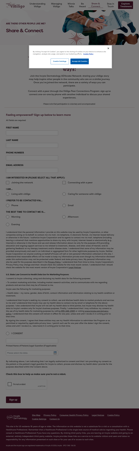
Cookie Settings (59, 61)
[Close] (108, 48)
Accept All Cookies (79, 61)
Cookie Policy (88, 54)
